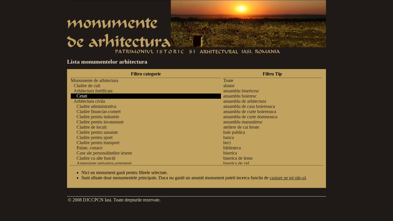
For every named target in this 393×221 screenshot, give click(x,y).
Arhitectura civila (89, 101)
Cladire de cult (87, 85)
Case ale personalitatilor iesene (104, 152)
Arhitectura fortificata (93, 90)
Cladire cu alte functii (96, 158)
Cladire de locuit (91, 127)
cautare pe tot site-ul (288, 177)
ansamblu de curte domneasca (250, 116)
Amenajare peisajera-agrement (104, 163)
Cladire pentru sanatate (97, 132)
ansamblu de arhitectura (244, 101)
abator (228, 85)
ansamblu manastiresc (243, 121)
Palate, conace (89, 147)
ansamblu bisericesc (241, 90)
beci (227, 142)
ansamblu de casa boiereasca (249, 106)
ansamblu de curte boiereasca (249, 111)
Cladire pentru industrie (98, 116)
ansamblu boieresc (240, 96)
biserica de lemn (238, 158)
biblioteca (232, 147)
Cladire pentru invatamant (100, 121)
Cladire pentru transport (98, 142)
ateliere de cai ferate (241, 127)
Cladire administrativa (96, 106)
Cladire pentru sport (94, 137)
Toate (228, 80)
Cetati (82, 96)
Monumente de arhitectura (94, 80)
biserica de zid (236, 163)
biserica (230, 152)
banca (228, 137)
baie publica (234, 132)
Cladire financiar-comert (99, 111)
